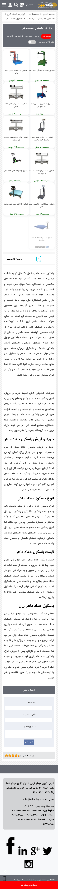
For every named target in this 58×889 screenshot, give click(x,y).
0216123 (29, 5)
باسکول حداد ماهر (14, 19)
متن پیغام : (29, 727)
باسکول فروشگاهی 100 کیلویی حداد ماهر (42, 205)
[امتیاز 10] (20, 755)
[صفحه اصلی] (48, 5)
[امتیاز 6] (14, 755)
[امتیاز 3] (9, 755)
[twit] (47, 850)
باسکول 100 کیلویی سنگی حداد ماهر (42, 70)
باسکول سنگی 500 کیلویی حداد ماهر (16, 71)
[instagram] (29, 864)
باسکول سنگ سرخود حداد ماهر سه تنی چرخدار (41, 172)
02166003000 (16, 815)
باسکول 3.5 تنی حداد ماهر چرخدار (16, 204)
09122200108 (47, 824)
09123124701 (38, 819)
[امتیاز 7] (15, 755)
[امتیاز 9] (18, 755)
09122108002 (24, 819)
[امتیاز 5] (12, 755)
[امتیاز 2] (7, 755)
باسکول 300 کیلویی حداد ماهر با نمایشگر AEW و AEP (41, 138)
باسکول (51, 19)
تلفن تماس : (29, 715)
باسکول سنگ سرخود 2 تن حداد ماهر (16, 105)
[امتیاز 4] (10, 755)
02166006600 (47, 815)
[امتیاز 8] (17, 755)
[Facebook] (10, 845)
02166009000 (34, 810)
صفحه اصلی (49, 14)
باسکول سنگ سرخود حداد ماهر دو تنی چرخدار (16, 138)
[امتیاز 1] (5, 755)
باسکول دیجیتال (35, 19)
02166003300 (32, 815)
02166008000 (20, 810)
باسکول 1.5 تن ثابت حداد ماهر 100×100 (42, 238)
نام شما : (31, 703)
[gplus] (35, 850)
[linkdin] (22, 850)
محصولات (34, 14)
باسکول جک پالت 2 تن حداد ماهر (16, 170)
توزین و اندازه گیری (16, 14)
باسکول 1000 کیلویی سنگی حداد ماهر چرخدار (42, 105)
